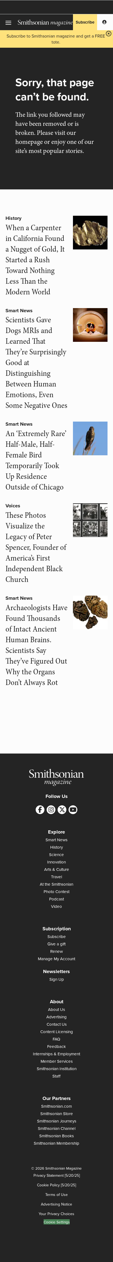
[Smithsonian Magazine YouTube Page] (73, 809)
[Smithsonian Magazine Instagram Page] (51, 809)
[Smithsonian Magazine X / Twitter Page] (62, 809)
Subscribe (85, 22)
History (13, 218)
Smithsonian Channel (56, 1128)
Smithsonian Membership (56, 1143)
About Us (56, 1009)
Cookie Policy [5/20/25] (56, 1185)
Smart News (19, 310)
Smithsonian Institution (57, 1068)
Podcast (56, 899)
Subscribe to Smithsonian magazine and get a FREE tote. (56, 39)
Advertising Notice (56, 1204)
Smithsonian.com (56, 1106)
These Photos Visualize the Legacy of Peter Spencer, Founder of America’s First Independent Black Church (35, 547)
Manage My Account (56, 959)
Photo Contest (56, 891)
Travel (56, 877)
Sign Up (56, 979)
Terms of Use (56, 1194)
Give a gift (56, 944)
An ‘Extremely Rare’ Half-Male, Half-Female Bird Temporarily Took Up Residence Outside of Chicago (35, 460)
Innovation (56, 862)
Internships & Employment (56, 1054)
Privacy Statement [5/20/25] (56, 1175)
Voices (12, 505)
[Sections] (9, 22)
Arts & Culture (56, 869)
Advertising (56, 1017)
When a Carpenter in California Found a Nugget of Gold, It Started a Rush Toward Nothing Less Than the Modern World (35, 259)
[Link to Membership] (104, 22)
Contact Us (57, 1024)
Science (56, 854)
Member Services (57, 1061)
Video (56, 906)
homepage (29, 141)
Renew (56, 951)
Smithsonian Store (56, 1113)
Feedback (56, 1046)
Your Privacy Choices (56, 1213)
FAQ (56, 1039)
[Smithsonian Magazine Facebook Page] (40, 809)
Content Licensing (56, 1031)
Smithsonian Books (56, 1136)
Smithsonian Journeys (56, 1121)
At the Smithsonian (56, 884)
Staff (56, 1076)
